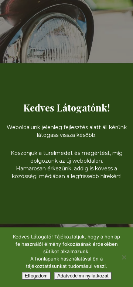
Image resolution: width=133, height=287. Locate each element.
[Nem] (123, 257)
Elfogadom (36, 276)
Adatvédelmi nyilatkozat (83, 276)
